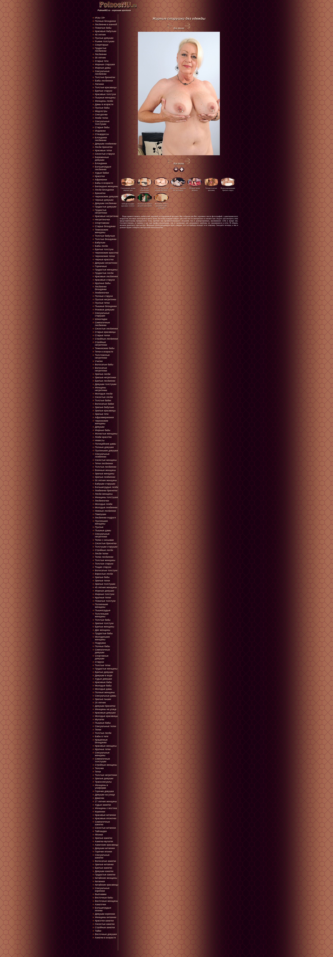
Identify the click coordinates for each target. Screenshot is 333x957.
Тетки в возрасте (104, 351)
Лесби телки (101, 553)
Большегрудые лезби (106, 487)
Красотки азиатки (104, 920)
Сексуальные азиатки (102, 856)
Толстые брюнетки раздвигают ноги (161, 189)
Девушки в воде (103, 675)
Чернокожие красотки (106, 252)
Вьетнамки (100, 894)
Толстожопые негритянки (102, 356)
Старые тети (101, 61)
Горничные (101, 266)
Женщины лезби (104, 101)
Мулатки (99, 719)
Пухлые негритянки (105, 299)
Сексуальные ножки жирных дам (128, 189)
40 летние (100, 34)
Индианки (100, 131)
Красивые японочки (105, 818)
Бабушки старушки (105, 483)
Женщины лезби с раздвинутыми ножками (161, 206)
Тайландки (101, 831)
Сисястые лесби (104, 397)
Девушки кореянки (105, 914)
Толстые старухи (104, 563)
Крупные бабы (103, 283)
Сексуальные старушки (102, 314)
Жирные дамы (103, 68)
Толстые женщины (105, 560)
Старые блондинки (105, 226)
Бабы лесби (101, 246)
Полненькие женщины (101, 605)
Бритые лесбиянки (105, 381)
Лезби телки (101, 118)
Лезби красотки (103, 437)
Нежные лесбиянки (105, 511)
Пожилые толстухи (105, 601)
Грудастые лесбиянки (100, 49)
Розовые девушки (104, 309)
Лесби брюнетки (104, 147)
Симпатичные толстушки (102, 760)
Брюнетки (100, 193)
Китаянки (100, 881)
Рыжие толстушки (104, 41)
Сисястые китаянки (105, 828)
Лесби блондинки (104, 189)
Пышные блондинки (106, 306)
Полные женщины (105, 692)
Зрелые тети (101, 414)
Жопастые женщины (106, 433)
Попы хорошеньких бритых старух (228, 189)
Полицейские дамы (105, 444)
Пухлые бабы (102, 107)
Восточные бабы (104, 897)
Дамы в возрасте (104, 104)
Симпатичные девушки (102, 651)
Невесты (99, 440)
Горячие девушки (104, 791)
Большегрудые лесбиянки (103, 168)
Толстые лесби (103, 733)
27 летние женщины (106, 801)
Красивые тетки (103, 150)
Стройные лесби (104, 550)
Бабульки (100, 242)
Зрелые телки (102, 580)
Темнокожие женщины (101, 231)
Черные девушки (104, 200)
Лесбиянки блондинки (101, 288)
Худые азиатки (103, 805)
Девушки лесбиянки (106, 203)
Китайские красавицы (106, 884)
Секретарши (101, 44)
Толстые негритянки (106, 775)
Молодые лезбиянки (106, 507)
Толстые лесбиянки (105, 467)
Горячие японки (103, 851)
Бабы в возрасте (104, 183)
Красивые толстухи (105, 94)
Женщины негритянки (101, 389)
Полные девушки (104, 447)
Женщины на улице (105, 709)
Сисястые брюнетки (106, 543)
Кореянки (100, 811)
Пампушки (100, 514)
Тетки (98, 771)
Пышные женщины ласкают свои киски (144, 205)
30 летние (100, 57)
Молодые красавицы (106, 716)
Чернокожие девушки (106, 196)
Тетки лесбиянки (104, 463)
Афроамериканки (104, 417)
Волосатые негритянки (101, 369)
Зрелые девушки (104, 778)
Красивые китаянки (105, 815)
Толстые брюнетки (105, 77)
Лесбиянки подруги (105, 517)
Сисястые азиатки (105, 924)
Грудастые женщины (106, 269)
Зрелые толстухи (104, 623)
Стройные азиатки (105, 927)
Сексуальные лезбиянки (102, 455)
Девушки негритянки (106, 263)
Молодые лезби (103, 504)
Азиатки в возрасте (105, 937)
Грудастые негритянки (101, 211)
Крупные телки (103, 597)
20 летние (100, 702)
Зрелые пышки (103, 699)
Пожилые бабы (103, 28)
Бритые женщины (104, 626)
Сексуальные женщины (102, 754)
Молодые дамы (103, 689)
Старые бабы (102, 127)
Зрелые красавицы (105, 410)
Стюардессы (102, 134)
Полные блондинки (105, 21)
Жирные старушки (105, 64)
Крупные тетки (103, 749)
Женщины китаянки (105, 917)
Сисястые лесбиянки (106, 328)
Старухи (99, 662)
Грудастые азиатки (105, 874)
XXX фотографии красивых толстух (128, 205)
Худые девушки (103, 679)
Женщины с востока (106, 808)
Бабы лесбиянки (104, 80)
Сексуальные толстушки (102, 122)
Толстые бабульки (105, 236)
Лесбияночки (102, 500)
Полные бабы (102, 646)
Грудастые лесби (104, 273)
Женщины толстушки (106, 497)
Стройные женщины (106, 765)
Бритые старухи (103, 91)
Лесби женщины (104, 494)
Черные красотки (104, 259)
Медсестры (101, 111)
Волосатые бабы (104, 364)
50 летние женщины (106, 480)
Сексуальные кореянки (102, 889)
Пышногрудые (102, 610)
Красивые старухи (105, 280)
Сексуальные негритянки (102, 535)
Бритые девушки (104, 672)
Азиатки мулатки (104, 841)
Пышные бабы (103, 723)
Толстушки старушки (106, 546)
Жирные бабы (102, 430)
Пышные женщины (105, 97)
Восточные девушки (106, 934)
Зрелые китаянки (104, 864)
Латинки (99, 84)
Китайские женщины (106, 878)
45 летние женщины (106, 587)
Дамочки (99, 798)
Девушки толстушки (105, 384)
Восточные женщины (106, 901)
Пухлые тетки (102, 303)
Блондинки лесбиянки (101, 139)
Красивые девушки (105, 712)
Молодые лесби (104, 393)
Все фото (179, 28)
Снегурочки (101, 114)
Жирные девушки (104, 590)
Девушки (99, 427)
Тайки (98, 931)
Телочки (99, 768)
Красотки (100, 176)
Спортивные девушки (101, 657)
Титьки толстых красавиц (211, 189)
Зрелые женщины (104, 473)
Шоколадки (101, 319)
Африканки (101, 179)
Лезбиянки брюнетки (106, 490)
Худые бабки (102, 173)
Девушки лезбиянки (105, 143)
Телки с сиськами (104, 540)
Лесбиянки (101, 54)
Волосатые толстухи (106, 570)
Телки (98, 729)
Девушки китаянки (105, 848)
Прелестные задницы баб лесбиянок (178, 189)
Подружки (100, 643)
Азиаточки (100, 904)
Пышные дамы (103, 530)
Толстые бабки (103, 400)
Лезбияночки (102, 292)
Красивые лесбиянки (106, 276)
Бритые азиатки (103, 868)
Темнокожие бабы (104, 348)
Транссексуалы (103, 782)
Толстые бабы (102, 620)
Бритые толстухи (104, 249)
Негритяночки (102, 219)
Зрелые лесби (102, 374)
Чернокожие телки (105, 256)
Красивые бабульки (105, 31)
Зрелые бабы (102, 577)
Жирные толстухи (104, 594)
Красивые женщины (106, 746)
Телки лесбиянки (104, 557)
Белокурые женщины (106, 186)
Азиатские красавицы (106, 845)
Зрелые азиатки (103, 838)
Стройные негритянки (101, 343)
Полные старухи (104, 296)
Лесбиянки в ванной (106, 24)
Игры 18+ (100, 17)
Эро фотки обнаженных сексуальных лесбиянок (144, 190)
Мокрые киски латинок (194, 189)
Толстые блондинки (105, 239)
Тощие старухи (103, 567)
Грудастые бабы (104, 633)
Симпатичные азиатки (102, 823)
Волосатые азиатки (105, 861)
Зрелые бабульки (104, 407)
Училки (99, 361)
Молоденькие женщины (102, 638)
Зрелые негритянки (105, 377)
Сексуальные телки (105, 726)
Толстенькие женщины (102, 615)
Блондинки (101, 163)
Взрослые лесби (104, 574)
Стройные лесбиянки (106, 338)
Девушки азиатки (104, 871)
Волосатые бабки (104, 404)
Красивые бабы (103, 682)
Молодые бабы (103, 685)
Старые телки (102, 335)
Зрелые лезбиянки (105, 477)
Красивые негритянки (106, 216)
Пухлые (99, 527)
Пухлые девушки (104, 38)
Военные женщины (105, 470)
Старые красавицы (105, 332)
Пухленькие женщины (101, 522)
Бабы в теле (101, 736)
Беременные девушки (102, 158)
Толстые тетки (102, 665)
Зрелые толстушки (105, 584)
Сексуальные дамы (105, 695)
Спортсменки (102, 223)
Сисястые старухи (105, 154)
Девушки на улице (105, 794)
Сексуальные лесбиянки (102, 72)
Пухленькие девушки (106, 450)
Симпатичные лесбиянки (102, 324)
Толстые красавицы (106, 87)
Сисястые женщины (106, 460)
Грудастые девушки (105, 206)
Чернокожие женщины (101, 422)
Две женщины (102, 630)
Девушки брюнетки (105, 706)
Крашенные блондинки (101, 741)
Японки (99, 834)
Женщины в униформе (101, 786)
